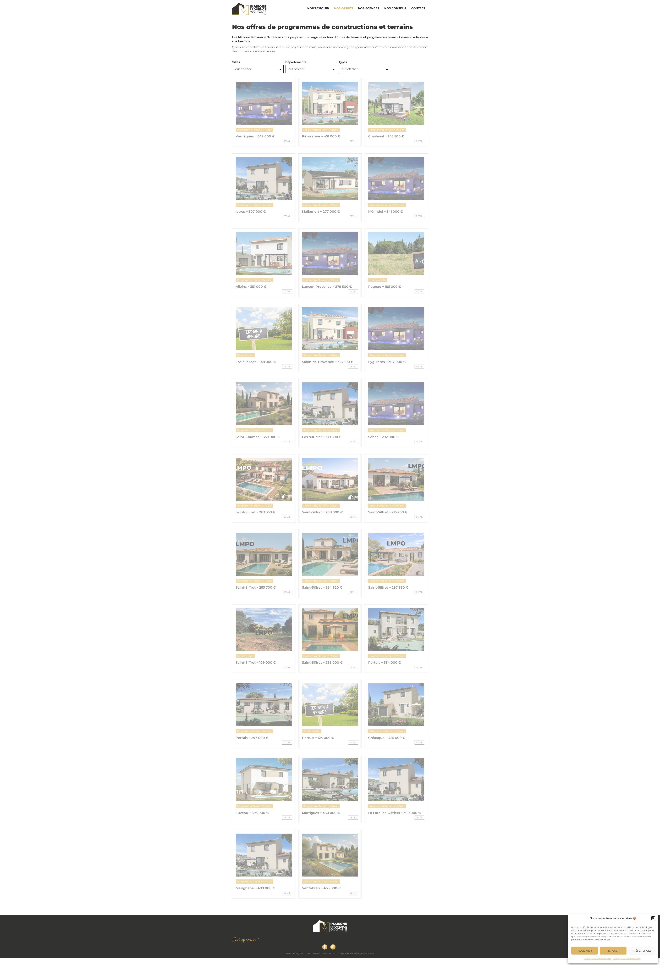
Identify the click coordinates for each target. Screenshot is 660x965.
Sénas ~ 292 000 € (383, 437)
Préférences (641, 950)
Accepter (585, 950)
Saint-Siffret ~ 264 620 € (322, 587)
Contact (418, 8)
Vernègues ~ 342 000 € (255, 136)
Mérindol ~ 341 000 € (385, 212)
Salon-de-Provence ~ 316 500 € (327, 362)
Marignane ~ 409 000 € (255, 888)
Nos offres (343, 8)
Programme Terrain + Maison (254, 129)
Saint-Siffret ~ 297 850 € (388, 587)
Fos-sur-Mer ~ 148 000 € (256, 362)
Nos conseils (395, 8)
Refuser (613, 950)
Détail (287, 141)
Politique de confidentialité (597, 958)
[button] (653, 918)
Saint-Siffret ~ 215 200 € (387, 512)
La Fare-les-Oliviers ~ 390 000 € (394, 813)
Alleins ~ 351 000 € (251, 287)
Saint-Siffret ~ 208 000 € (322, 512)
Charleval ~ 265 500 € (386, 136)
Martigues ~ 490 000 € (387, 888)
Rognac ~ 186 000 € (384, 287)
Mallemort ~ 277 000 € (321, 212)
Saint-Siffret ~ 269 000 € (322, 663)
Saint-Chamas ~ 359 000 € (258, 437)
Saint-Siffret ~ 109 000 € (256, 663)
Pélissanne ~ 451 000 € (321, 136)
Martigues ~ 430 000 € (321, 813)
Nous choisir (318, 8)
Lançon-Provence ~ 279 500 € (327, 287)
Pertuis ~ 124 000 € (318, 738)
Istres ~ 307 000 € (251, 212)
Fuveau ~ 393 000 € (252, 813)
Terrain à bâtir (378, 280)
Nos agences (368, 8)
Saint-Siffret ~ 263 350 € (255, 512)
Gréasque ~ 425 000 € (386, 738)
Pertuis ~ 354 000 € (384, 663)
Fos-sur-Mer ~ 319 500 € (322, 437)
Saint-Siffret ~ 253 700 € (256, 587)
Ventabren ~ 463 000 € (321, 888)
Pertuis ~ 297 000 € (252, 738)
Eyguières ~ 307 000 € (387, 362)
